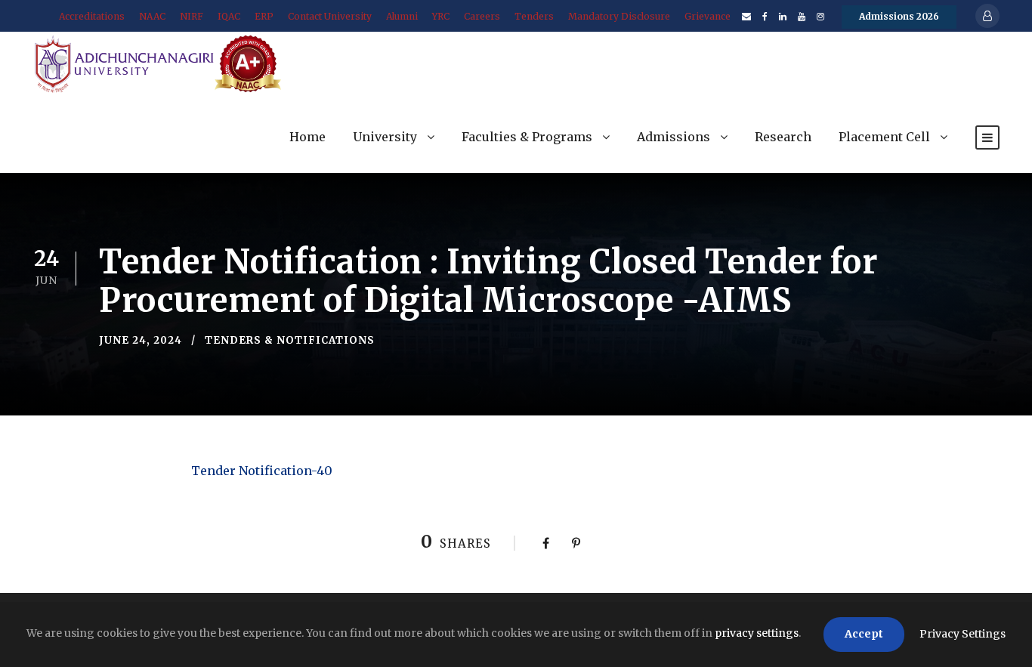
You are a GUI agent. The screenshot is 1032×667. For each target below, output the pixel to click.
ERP (264, 16)
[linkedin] (782, 16)
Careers (482, 16)
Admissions (673, 136)
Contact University (330, 16)
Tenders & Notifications (290, 340)
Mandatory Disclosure (619, 16)
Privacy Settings (962, 634)
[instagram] (820, 16)
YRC (441, 16)
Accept (864, 634)
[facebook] (765, 16)
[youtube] (801, 16)
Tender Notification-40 (261, 470)
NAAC (152, 16)
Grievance (707, 16)
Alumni (402, 16)
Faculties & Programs (527, 136)
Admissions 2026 (899, 16)
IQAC (229, 16)
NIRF (191, 16)
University (385, 136)
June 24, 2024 (140, 340)
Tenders (534, 16)
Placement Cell (884, 136)
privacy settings (757, 633)
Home (307, 136)
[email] (746, 16)
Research (783, 136)
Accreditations (92, 16)
